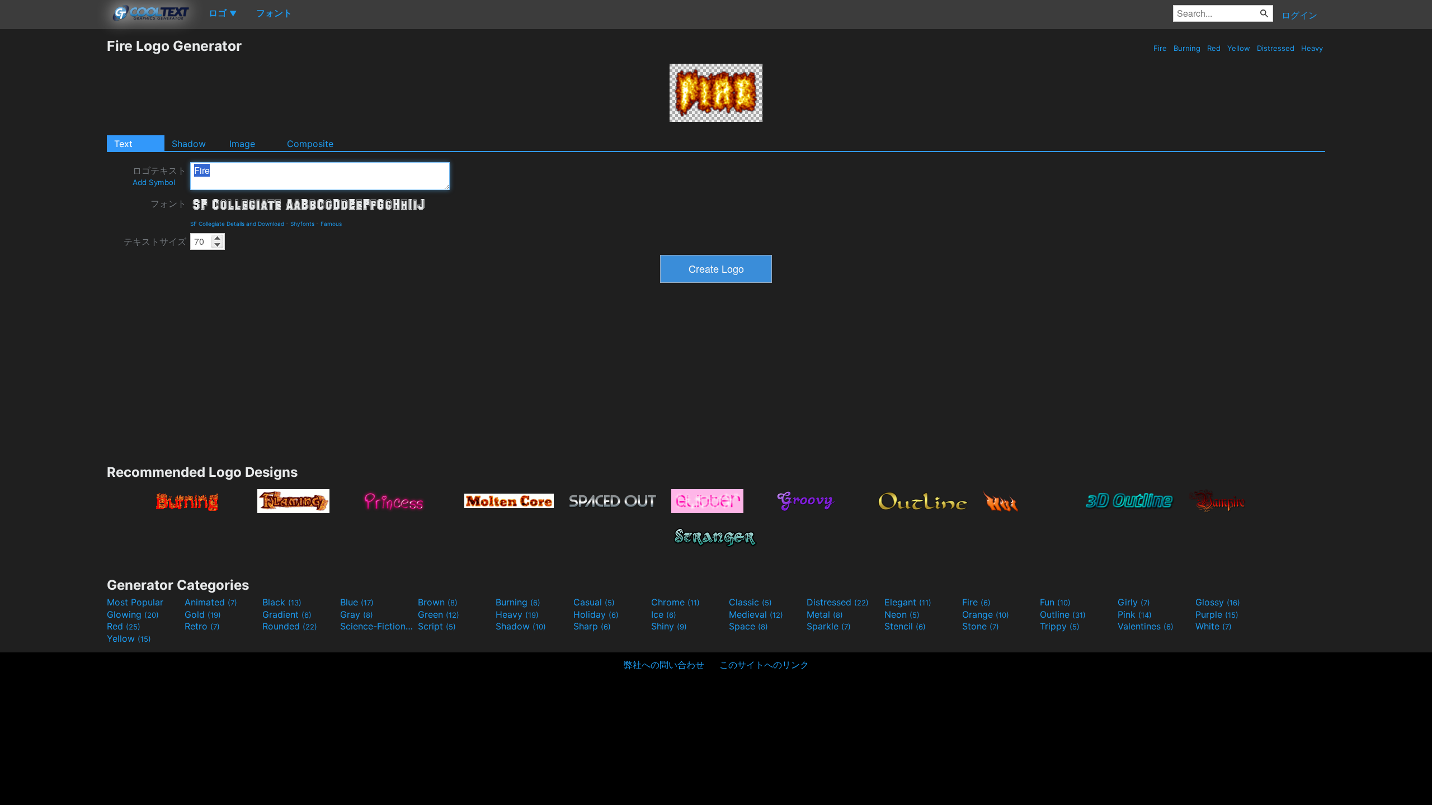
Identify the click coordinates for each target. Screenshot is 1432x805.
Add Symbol (154, 182)
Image (242, 143)
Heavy (1312, 48)
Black (282, 602)
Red (1214, 48)
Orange (985, 614)
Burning (1187, 48)
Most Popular (135, 602)
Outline (1063, 614)
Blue (357, 602)
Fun (1055, 602)
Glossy (1217, 602)
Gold (203, 614)
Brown (438, 602)
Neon (902, 614)
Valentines (1146, 626)
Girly (1134, 602)
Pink (1135, 614)
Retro (202, 626)
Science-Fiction (377, 626)
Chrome (675, 602)
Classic (750, 602)
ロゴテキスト (159, 176)
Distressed (1276, 48)
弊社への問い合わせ (664, 664)
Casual (594, 602)
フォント (168, 203)
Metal (825, 614)
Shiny (669, 626)
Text (123, 143)
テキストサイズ (155, 241)
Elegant (907, 602)
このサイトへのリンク (764, 664)
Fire (1160, 48)
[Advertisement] (53, 205)
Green (438, 614)
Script (437, 626)
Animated (211, 602)
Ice (663, 614)
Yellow (1238, 48)
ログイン (1299, 15)
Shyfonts (302, 223)
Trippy (1060, 626)
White (1213, 626)
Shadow (189, 143)
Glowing (133, 614)
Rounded (289, 626)
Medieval (756, 614)
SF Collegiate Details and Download (237, 223)
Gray (356, 614)
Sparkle (829, 626)
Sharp (592, 626)
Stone (980, 626)
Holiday (596, 614)
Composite (310, 143)
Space (748, 626)
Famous (331, 223)
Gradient (287, 614)
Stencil (905, 626)
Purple (1216, 614)
